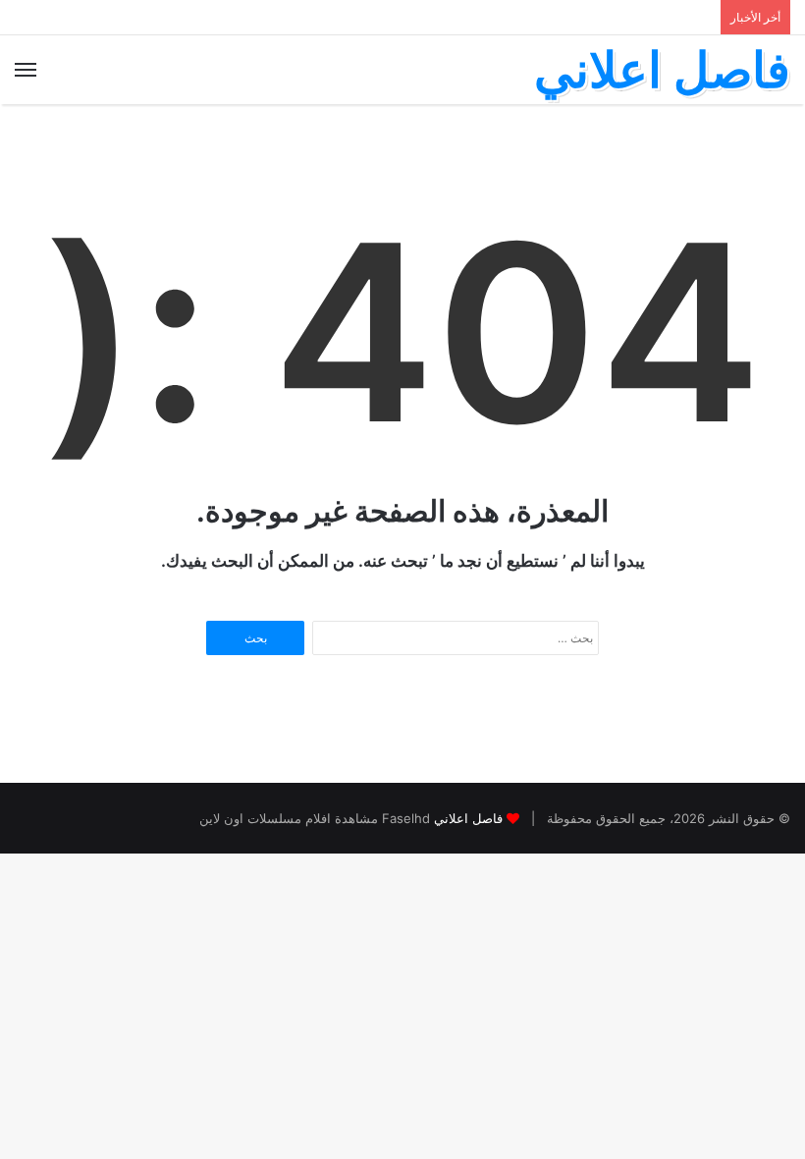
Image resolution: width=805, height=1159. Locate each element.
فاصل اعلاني (468, 818)
